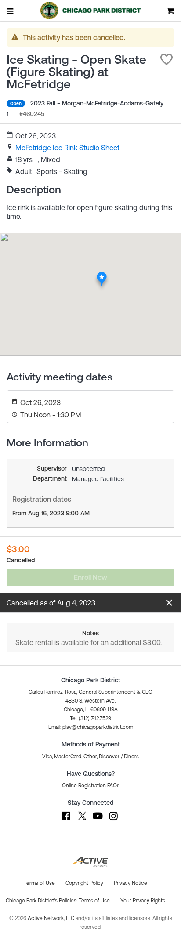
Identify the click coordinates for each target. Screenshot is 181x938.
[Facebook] (66, 820)
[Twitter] (82, 820)
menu (10, 11)
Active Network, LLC (52, 918)
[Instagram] (113, 820)
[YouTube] (97, 820)
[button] (166, 59)
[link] (67, 148)
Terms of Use (94, 901)
